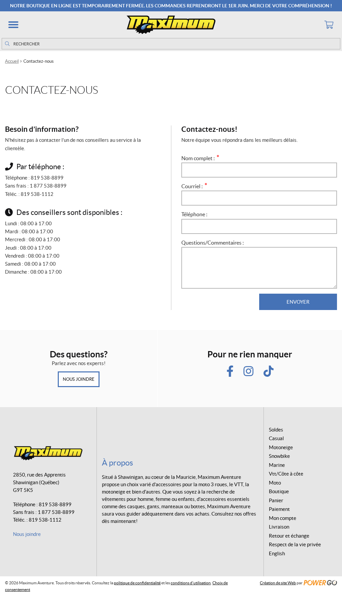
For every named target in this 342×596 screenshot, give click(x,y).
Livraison (279, 527)
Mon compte (282, 518)
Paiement (279, 509)
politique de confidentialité (137, 583)
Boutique (279, 491)
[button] (13, 24)
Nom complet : (199, 158)
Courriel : (193, 186)
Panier (276, 500)
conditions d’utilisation (191, 583)
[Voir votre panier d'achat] (328, 24)
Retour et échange (289, 536)
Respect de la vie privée (295, 544)
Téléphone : (194, 214)
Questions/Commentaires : (212, 243)
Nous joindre (79, 379)
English (277, 553)
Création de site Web (278, 583)
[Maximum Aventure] (171, 25)
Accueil (12, 61)
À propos (117, 462)
